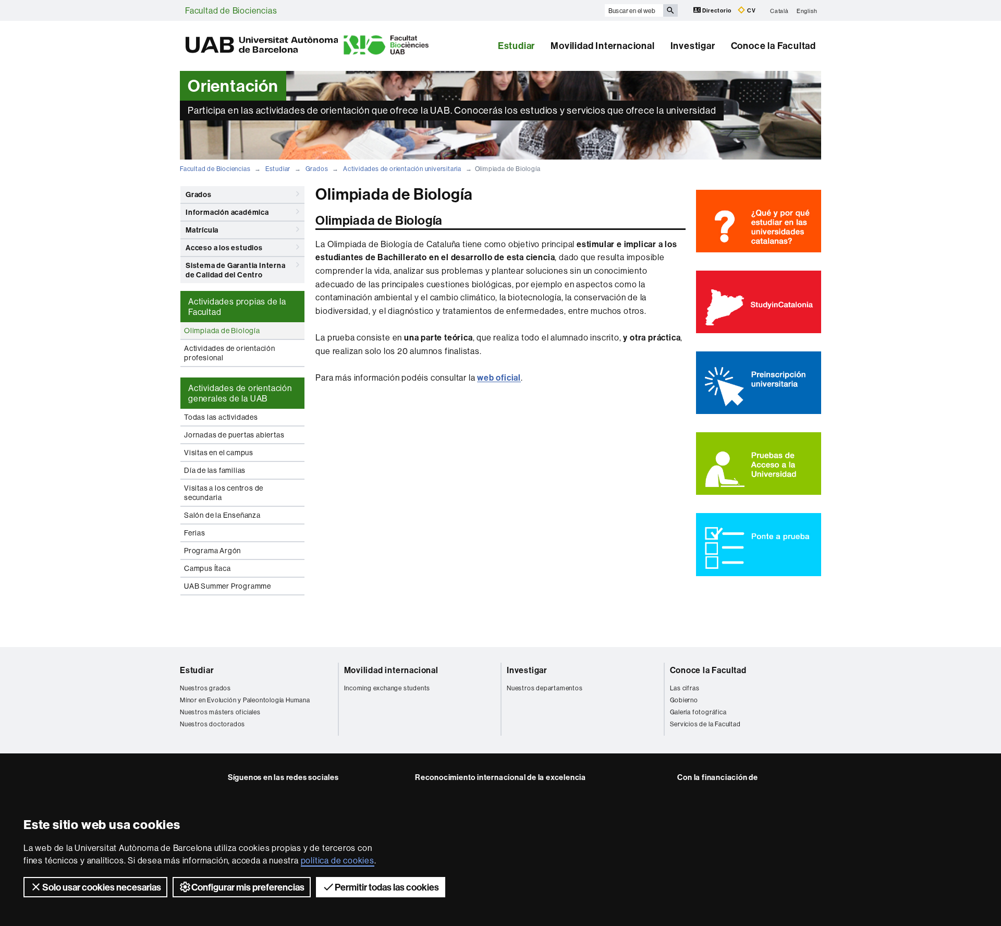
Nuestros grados (205, 688)
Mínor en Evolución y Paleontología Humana (245, 700)
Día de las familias (215, 470)
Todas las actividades (221, 417)
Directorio (717, 10)
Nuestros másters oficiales (220, 712)
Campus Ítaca (207, 568)
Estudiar (516, 46)
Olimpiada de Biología (222, 330)
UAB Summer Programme (227, 586)
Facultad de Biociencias (231, 10)
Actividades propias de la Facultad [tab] (237, 306)
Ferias (194, 533)
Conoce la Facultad (773, 46)
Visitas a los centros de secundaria (223, 492)
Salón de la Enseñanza (222, 515)
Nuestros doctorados (212, 724)
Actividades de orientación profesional (229, 353)
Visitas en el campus (218, 452)
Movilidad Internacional (602, 46)
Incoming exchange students (387, 688)
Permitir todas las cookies (387, 887)
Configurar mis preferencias (247, 887)
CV (750, 10)
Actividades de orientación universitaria (402, 169)
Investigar (692, 46)
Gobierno (684, 700)
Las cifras (685, 688)
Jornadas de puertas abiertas (234, 435)
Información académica (227, 212)
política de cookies (337, 860)
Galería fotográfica (698, 712)
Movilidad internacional (391, 670)
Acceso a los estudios (224, 247)
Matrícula (202, 230)
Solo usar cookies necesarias (101, 887)
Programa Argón (212, 550)
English (807, 10)
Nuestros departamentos (545, 688)
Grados (317, 169)
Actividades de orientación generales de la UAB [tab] (240, 393)
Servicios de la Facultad (705, 724)
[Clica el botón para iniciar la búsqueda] (670, 10)
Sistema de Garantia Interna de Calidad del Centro (236, 270)
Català (779, 10)
